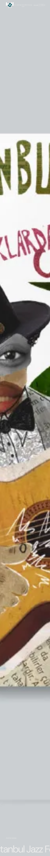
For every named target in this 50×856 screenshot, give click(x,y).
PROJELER (36, 5)
